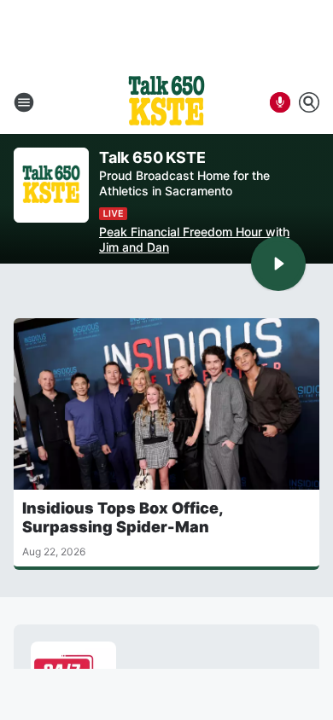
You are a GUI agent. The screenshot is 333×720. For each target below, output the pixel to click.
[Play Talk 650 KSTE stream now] (51, 185)
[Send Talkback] (280, 102)
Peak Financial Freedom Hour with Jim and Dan (194, 239)
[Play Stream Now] (278, 263)
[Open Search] (309, 102)
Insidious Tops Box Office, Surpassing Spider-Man (122, 517)
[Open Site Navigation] (24, 102)
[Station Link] (166, 102)
